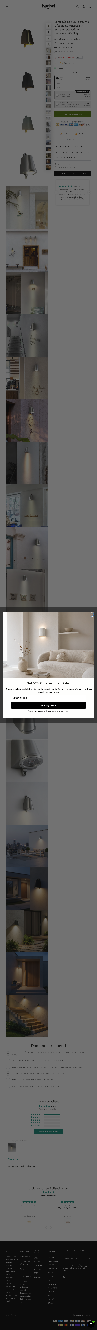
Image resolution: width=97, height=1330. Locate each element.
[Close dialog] (92, 614)
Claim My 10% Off (48, 705)
